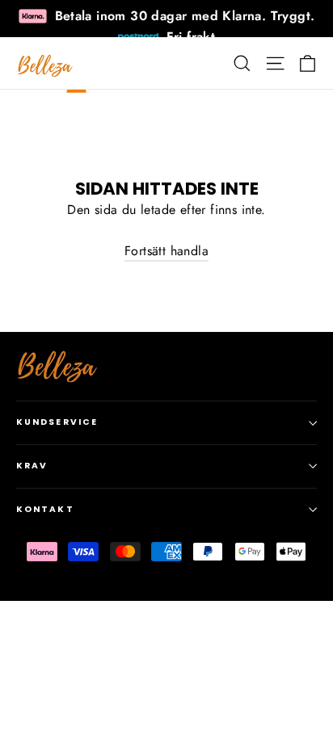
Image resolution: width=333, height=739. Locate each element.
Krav (32, 466)
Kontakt (45, 509)
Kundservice (57, 422)
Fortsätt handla (166, 250)
